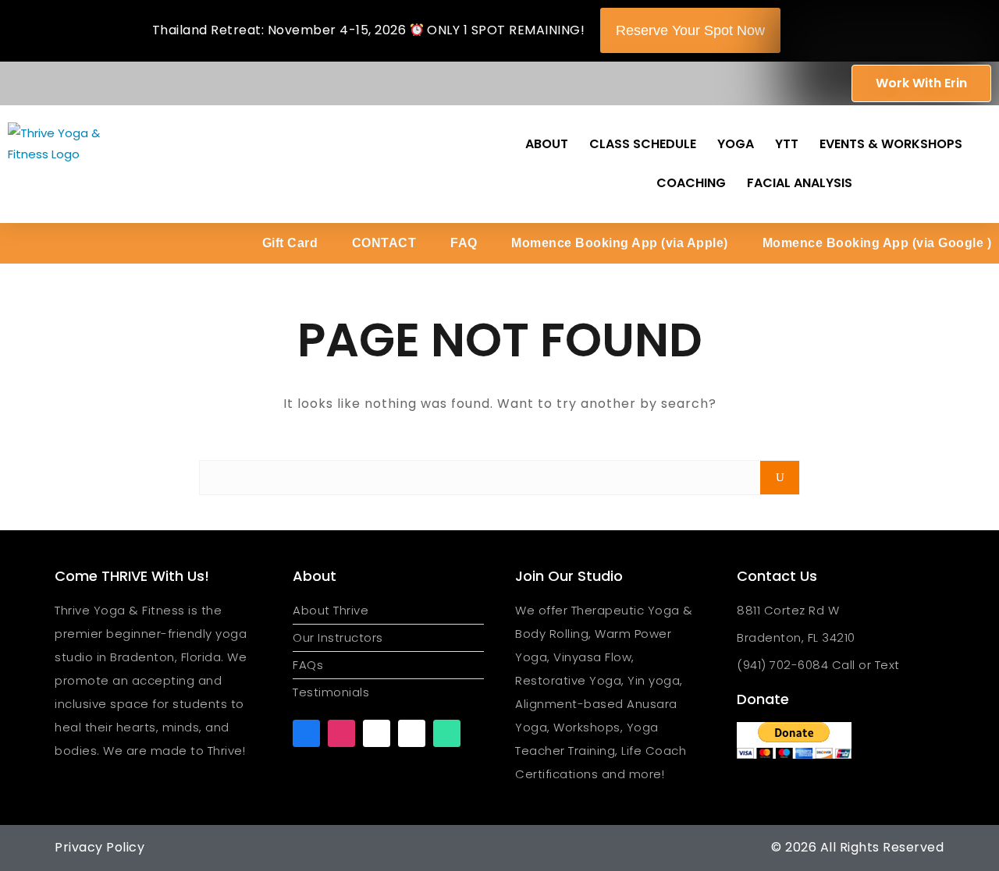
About (546, 144)
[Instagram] (341, 733)
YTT (786, 144)
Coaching (691, 183)
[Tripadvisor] (446, 733)
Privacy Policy (99, 847)
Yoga (735, 144)
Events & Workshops (890, 144)
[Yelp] (411, 733)
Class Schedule (642, 144)
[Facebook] (306, 733)
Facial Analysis (799, 183)
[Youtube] (376, 733)
